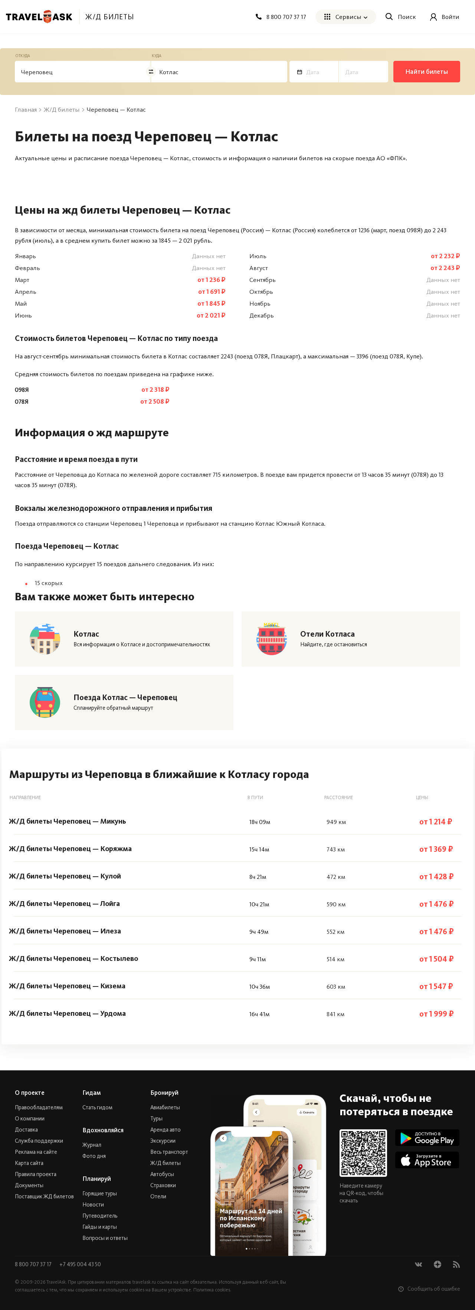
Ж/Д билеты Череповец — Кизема (67, 985)
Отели (158, 1196)
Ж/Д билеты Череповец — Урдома (67, 1013)
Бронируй (164, 1092)
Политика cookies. (212, 1290)
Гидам (91, 1092)
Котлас (86, 634)
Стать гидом (97, 1107)
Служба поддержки (39, 1140)
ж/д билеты (109, 16)
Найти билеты (426, 71)
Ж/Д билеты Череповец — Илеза (65, 930)
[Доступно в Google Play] (427, 1137)
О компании (30, 1118)
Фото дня (94, 1156)
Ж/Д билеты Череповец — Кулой (65, 875)
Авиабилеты (165, 1107)
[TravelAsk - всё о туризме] (39, 16)
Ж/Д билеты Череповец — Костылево (73, 958)
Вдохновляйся (103, 1130)
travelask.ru (144, 1282)
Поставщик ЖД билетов (44, 1196)
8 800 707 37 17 (34, 1264)
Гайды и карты (99, 1227)
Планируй (96, 1178)
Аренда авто (165, 1129)
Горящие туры (99, 1193)
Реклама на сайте (36, 1152)
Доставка (26, 1129)
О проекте (30, 1092)
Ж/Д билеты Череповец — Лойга (64, 903)
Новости (93, 1204)
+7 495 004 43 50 (80, 1264)
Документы (29, 1185)
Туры (156, 1118)
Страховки (163, 1185)
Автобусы (162, 1174)
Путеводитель (99, 1215)
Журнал (91, 1145)
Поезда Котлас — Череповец (125, 697)
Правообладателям (39, 1107)
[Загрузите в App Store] (427, 1160)
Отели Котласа (327, 634)
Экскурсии (163, 1140)
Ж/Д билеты (165, 1163)
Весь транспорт (169, 1152)
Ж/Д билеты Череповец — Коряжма (70, 848)
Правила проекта (35, 1174)
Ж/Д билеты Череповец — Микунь (67, 821)
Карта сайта (29, 1163)
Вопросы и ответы (105, 1238)
